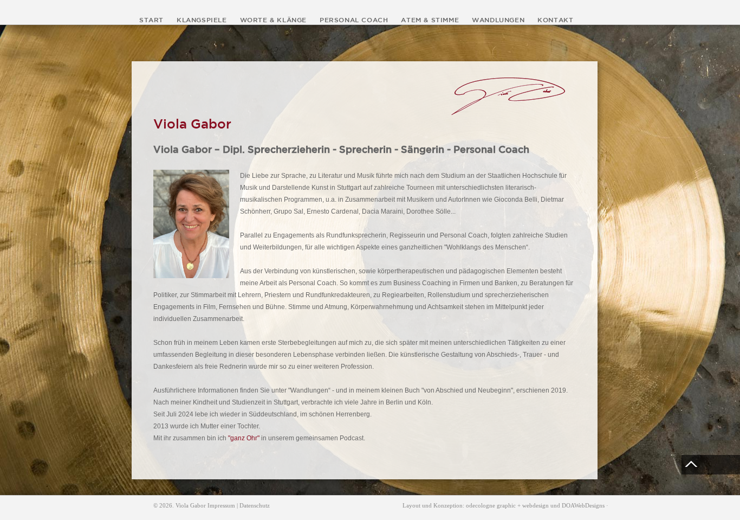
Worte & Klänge (273, 19)
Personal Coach (354, 19)
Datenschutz (254, 505)
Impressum (221, 505)
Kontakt (555, 19)
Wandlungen (498, 19)
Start (151, 19)
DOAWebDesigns (583, 505)
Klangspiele (202, 19)
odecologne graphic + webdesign (507, 505)
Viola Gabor (191, 505)
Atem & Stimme (430, 19)
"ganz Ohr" (243, 438)
